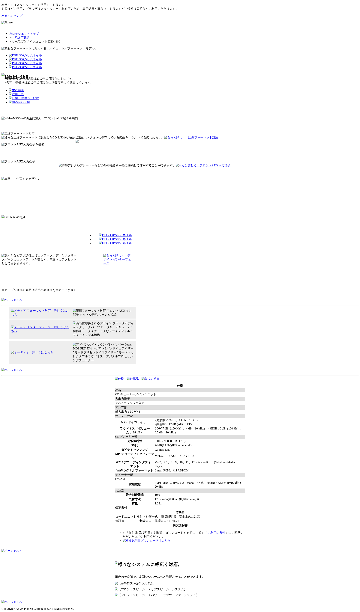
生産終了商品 (20, 37)
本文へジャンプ (12, 15)
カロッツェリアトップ (24, 33)
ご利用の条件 (216, 532)
